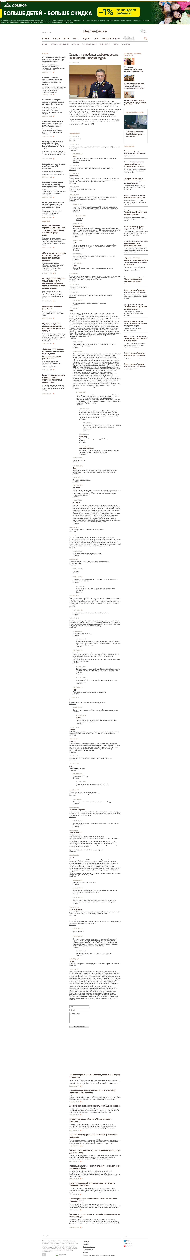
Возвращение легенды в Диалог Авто (52, 307)
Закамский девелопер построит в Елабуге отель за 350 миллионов (54, 166)
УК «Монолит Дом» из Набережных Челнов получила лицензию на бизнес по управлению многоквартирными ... (54, 89)
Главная (45, 38)
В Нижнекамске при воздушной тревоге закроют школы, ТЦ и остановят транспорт (54, 59)
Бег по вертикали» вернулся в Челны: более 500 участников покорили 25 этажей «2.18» (53, 379)
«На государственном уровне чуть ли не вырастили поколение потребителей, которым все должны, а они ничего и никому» (54, 283)
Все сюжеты (125, 44)
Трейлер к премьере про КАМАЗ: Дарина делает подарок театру (135, 134)
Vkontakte (129, 1243)
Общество (86, 38)
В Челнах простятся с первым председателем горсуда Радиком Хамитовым (135, 102)
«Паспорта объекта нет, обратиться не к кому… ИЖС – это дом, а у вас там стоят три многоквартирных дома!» (53, 230)
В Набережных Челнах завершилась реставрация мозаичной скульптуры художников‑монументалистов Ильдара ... (52, 110)
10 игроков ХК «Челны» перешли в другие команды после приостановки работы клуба (136, 243)
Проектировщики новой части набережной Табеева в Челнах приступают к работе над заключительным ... (52, 212)
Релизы (115, 44)
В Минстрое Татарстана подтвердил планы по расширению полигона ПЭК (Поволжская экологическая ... (54, 192)
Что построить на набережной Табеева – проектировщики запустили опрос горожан (53, 204)
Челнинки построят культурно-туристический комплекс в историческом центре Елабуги (134, 86)
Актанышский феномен (59, 44)
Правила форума (88, 1249)
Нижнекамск (105, 44)
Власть (75, 38)
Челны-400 (75, 44)
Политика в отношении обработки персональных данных (99, 1255)
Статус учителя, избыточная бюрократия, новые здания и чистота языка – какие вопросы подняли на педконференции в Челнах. (52, 294)
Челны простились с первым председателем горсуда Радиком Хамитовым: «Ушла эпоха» (53, 144)
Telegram (128, 1240)
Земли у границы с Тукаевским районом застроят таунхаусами (134, 152)
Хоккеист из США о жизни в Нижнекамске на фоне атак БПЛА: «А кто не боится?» (52, 123)
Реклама (85, 1252)
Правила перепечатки (89, 1247)
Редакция (85, 1244)
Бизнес (66, 38)
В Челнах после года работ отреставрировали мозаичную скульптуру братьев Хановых (53, 102)
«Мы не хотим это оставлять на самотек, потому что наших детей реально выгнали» (54, 257)
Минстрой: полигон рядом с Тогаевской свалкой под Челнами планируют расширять (54, 184)
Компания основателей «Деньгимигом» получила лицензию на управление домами (52, 80)
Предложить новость (111, 38)
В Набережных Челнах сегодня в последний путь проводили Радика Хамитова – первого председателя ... (54, 153)
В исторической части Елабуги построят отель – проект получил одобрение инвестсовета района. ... (54, 173)
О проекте (86, 1241)
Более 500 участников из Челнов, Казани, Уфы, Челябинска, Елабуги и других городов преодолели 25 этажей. (54, 388)
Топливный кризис (89, 44)
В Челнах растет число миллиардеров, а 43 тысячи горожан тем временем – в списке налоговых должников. (53, 364)
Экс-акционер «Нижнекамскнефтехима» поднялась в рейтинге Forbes (134, 69)
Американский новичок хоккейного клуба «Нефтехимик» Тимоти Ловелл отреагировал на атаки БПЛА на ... (53, 131)
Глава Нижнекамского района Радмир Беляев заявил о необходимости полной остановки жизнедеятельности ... (53, 67)
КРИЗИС (44, 44)
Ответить (72, 140)
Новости (56, 38)
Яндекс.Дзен (129, 1245)
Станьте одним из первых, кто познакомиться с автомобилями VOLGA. (52, 313)
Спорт (96, 38)
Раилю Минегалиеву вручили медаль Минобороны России (134, 227)
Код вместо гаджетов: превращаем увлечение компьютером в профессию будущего (53, 327)
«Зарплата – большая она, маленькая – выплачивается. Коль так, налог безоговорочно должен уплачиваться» (54, 354)
